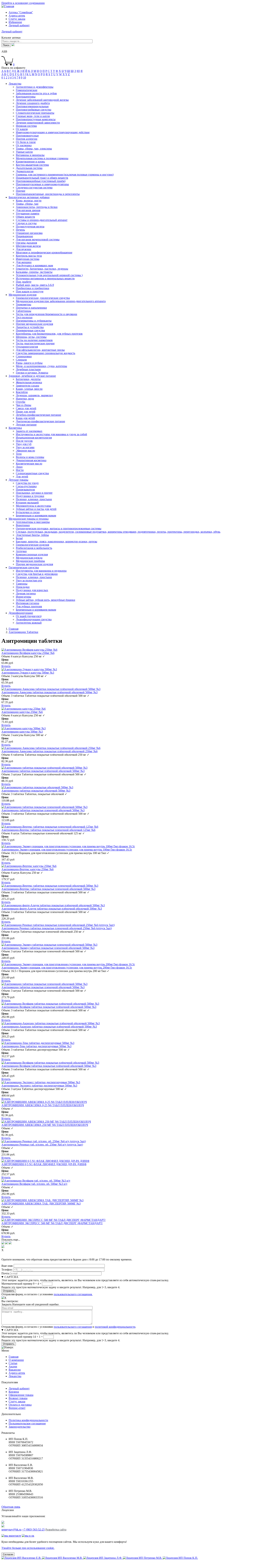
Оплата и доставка (20, 1404)
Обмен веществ (25, 216)
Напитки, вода (25, 398)
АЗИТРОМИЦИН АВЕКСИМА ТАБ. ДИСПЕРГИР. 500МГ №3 (41, 1203)
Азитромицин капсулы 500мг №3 (22, 731)
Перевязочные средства (30, 330)
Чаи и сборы (23, 405)
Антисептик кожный (29, 622)
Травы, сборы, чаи (27, 203)
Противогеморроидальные (32, 106)
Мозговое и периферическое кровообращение (44, 252)
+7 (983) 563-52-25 (33, 1529)
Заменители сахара (27, 385)
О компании (16, 1359)
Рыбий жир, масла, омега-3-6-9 (35, 284)
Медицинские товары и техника (28, 518)
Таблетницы (23, 310)
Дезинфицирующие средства (34, 619)
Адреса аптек (17, 15)
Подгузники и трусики (30, 496)
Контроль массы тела (29, 255)
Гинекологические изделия (32, 544)
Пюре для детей (25, 411)
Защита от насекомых (29, 431)
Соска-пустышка (26, 486)
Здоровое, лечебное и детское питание (32, 375)
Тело (19, 453)
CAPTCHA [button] (11, 1276)
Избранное (15, 22)
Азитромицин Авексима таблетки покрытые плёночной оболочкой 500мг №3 (49, 692)
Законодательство (19, 1426)
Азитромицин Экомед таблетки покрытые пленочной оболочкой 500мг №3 (47, 947)
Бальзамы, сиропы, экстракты (34, 271)
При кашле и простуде (29, 291)
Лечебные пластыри (28, 369)
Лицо (19, 466)
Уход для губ (23, 444)
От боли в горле (26, 142)
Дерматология (24, 171)
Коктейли (22, 392)
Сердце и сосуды (26, 223)
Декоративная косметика (31, 460)
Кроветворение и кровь (30, 161)
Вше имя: (7, 1265)
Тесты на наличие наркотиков (34, 340)
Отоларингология (27, 346)
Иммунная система (27, 258)
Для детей (22, 476)
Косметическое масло (29, 463)
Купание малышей (27, 502)
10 (24, 77)
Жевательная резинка (29, 382)
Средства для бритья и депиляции (37, 573)
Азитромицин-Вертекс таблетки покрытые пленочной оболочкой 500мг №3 (48, 888)
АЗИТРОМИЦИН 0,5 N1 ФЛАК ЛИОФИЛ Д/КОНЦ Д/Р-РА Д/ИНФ (44, 1164)
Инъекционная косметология (34, 437)
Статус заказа (17, 18)
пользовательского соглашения (73, 1326)
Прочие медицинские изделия (34, 323)
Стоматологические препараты (35, 112)
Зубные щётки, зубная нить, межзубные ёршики (45, 599)
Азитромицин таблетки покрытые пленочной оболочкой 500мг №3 (43, 810)
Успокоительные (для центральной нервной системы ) (49, 275)
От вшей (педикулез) (28, 616)
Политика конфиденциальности (28, 1420)
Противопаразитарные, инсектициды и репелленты (48, 194)
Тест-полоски (24, 317)
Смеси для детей (26, 408)
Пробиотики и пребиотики (32, 288)
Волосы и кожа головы (30, 457)
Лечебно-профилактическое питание (38, 414)
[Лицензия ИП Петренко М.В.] (143, 1557)
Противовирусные (27, 135)
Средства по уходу (27, 483)
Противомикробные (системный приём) (40, 181)
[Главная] (7, 6)
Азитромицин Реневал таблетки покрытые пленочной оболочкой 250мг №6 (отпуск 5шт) (56, 928)
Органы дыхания (26, 242)
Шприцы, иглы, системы (31, 336)
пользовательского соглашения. (73, 1294)
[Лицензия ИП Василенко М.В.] (62, 1557)
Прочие (20, 190)
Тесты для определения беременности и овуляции (46, 314)
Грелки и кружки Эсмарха (32, 372)
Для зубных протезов (29, 606)
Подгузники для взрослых (32, 590)
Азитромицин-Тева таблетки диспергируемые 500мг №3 (36, 1046)
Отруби (20, 401)
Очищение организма (29, 233)
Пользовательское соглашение (27, 1423)
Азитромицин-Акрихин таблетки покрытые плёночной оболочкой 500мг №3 (49, 1026)
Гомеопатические (26, 90)
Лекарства (15, 83)
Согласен (8, 1554)
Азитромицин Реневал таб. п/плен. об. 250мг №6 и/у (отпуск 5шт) (42, 1144)
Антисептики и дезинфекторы (34, 86)
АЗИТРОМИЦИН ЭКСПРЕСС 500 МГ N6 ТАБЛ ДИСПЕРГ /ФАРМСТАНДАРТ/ (52, 1223)
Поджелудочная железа (30, 226)
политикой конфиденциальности (115, 1326)
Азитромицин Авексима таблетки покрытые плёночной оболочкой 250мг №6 (49, 751)
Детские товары (18, 479)
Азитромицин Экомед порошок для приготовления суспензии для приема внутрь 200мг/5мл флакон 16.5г (66, 967)
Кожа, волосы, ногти (28, 200)
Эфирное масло (25, 450)
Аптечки (21, 551)
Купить (5, 666)
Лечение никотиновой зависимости (38, 122)
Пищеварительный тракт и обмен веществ (42, 177)
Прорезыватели (25, 489)
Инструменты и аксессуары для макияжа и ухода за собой (51, 434)
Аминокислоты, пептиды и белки (37, 207)
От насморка (24, 145)
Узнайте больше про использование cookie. (27, 1547)
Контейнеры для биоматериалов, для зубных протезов (49, 333)
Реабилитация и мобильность (34, 547)
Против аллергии (26, 138)
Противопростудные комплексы (36, 119)
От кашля (22, 129)
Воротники (23, 525)
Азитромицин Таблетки (23, 632)
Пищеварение (24, 236)
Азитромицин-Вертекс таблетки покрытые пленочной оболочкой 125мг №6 (48, 829)
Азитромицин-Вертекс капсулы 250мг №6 (27, 869)
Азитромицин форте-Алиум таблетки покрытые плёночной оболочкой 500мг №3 (51, 908)
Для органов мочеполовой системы (37, 239)
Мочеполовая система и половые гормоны (42, 158)
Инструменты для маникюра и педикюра (41, 570)
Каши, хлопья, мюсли (29, 388)
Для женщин (24, 262)
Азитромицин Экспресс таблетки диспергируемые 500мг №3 (39, 1085)
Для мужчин (23, 249)
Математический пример (16, 1283)
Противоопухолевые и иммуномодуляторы (42, 184)
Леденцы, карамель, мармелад (34, 395)
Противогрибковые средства (33, 109)
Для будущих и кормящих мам (34, 265)
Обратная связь (10, 1506)
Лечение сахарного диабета (33, 103)
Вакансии (15, 1369)
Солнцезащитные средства (32, 473)
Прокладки (23, 586)
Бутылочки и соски (28, 512)
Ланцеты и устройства (30, 327)
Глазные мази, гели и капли (33, 116)
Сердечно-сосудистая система (34, 187)
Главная (13, 628)
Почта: (5, 1273)
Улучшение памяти (27, 213)
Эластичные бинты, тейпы (32, 535)
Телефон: (7, 1269)
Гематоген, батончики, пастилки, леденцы (42, 268)
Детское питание (26, 424)
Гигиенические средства (24, 567)
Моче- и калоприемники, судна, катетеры (41, 366)
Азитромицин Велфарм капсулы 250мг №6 (27, 652)
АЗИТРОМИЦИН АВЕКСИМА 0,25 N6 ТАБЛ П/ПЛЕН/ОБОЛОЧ (42, 1105)
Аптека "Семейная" (21, 12)
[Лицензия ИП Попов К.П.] (180, 1557)
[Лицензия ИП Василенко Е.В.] (21, 1557)
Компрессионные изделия (32, 554)
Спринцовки (24, 356)
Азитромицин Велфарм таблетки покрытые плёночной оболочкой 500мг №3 (48, 1006)
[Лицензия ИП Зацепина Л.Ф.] (103, 1557)
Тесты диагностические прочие (35, 343)
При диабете (23, 281)
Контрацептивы (26, 96)
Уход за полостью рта (29, 580)
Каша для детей (25, 418)
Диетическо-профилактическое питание (40, 421)
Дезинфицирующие (21, 612)
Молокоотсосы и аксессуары (33, 505)
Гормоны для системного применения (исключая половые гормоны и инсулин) (65, 174)
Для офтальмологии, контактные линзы (40, 349)
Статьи (13, 1363)
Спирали (21, 359)
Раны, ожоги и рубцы (29, 362)
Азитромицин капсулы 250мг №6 (22, 711)
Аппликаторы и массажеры (33, 522)
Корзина (14, 1391)
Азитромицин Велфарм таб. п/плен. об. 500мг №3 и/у (34, 1183)
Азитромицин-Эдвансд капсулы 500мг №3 (27, 672)
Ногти (20, 470)
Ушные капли (24, 151)
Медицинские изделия (22, 294)
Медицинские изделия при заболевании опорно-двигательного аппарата (61, 301)
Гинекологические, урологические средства (43, 297)
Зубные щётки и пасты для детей (36, 509)
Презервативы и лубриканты (34, 320)
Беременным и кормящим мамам (36, 515)
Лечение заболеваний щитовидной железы (42, 99)
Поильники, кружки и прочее (34, 492)
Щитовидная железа (28, 246)
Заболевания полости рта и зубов (36, 93)
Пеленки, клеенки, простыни (34, 499)
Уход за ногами (25, 447)
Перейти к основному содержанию (23, 3)
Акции (13, 1366)
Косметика (15, 427)
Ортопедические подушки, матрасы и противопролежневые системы (58, 528)
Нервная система (26, 125)
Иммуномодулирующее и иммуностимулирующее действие (53, 132)
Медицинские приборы (30, 560)
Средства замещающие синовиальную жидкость (45, 353)
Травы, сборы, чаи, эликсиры (34, 148)
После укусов (24, 440)
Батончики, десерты (28, 379)
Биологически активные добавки (29, 197)
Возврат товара (18, 1398)
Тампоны (21, 583)
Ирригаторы (23, 596)
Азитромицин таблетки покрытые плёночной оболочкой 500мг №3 (43, 770)
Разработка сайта (55, 1529)
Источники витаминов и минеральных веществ (45, 278)
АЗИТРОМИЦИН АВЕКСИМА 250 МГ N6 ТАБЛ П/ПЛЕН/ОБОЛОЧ (44, 1124)
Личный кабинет (19, 1388)
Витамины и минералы (30, 155)
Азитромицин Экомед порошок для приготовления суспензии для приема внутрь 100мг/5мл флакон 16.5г (66, 849)
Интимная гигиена (27, 603)
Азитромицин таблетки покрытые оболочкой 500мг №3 (35, 790)
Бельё (19, 538)
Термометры (23, 304)
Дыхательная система (29, 168)
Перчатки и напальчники (31, 307)
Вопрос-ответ (17, 1407)
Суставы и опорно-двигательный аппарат (41, 220)
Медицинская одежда (29, 557)
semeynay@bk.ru (11, 1529)
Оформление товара (21, 1394)
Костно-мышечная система (32, 164)
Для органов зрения (28, 210)
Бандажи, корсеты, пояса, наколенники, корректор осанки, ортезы (56, 541)
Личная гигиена (26, 593)
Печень (20, 229)
